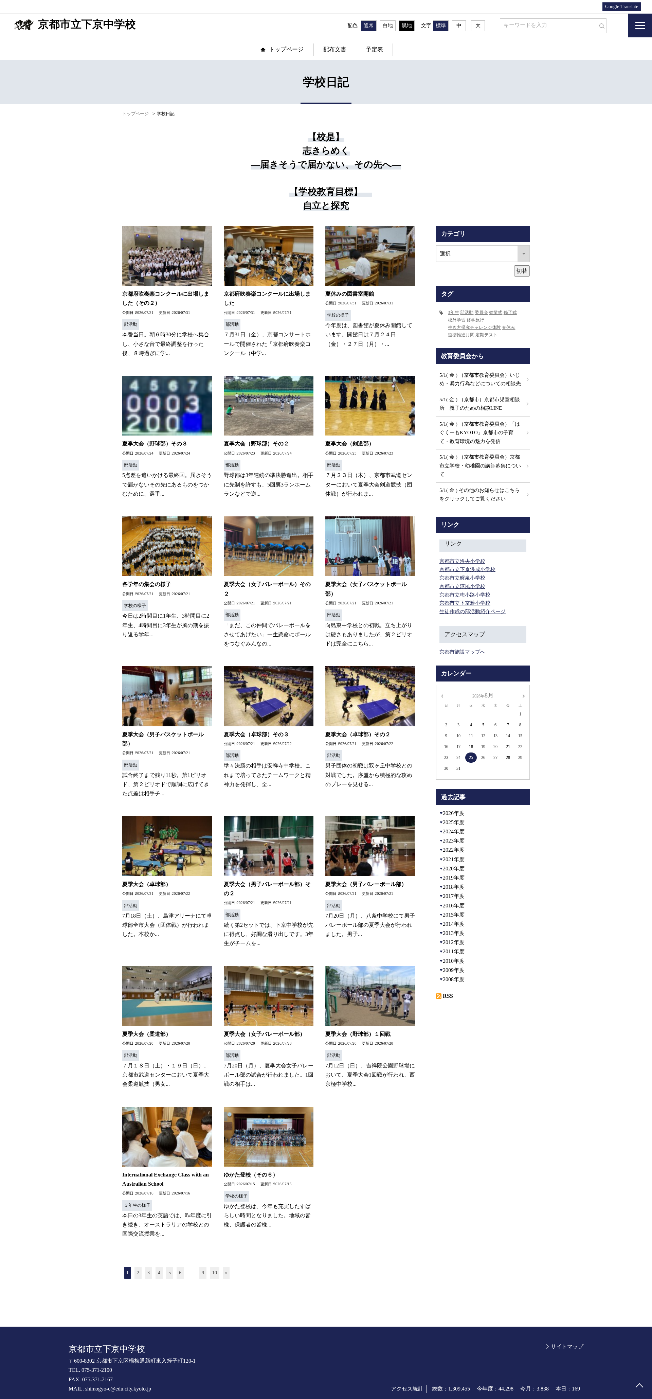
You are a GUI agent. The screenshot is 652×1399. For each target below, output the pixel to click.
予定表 (374, 49)
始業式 (495, 312)
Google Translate (621, 6)
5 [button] (169, 1272)
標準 (441, 25)
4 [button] (159, 1272)
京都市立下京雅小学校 (464, 603)
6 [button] (180, 1272)
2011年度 (454, 951)
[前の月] (442, 695)
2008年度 (454, 979)
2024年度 (454, 831)
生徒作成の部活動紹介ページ (472, 611)
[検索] (600, 24)
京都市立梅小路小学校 (464, 595)
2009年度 (454, 970)
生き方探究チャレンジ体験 (474, 327)
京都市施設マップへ (462, 652)
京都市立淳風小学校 (462, 586)
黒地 (407, 25)
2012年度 (454, 942)
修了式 (510, 312)
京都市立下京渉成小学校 (467, 569)
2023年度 (454, 841)
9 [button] (203, 1272)
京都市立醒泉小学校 (462, 578)
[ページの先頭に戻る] (639, 1386)
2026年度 (454, 813)
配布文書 (334, 49)
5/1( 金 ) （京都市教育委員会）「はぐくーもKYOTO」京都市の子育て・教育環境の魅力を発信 (479, 432)
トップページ (286, 49)
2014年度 (454, 924)
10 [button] (214, 1272)
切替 (522, 271)
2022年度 (454, 850)
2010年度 (454, 961)
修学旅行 (475, 319)
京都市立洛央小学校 (462, 561)
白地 (388, 25)
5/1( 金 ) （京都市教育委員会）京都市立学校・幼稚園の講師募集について (480, 465)
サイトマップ (567, 1346)
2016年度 (454, 905)
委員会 (481, 312)
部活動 (466, 312)
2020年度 (454, 868)
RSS (448, 996)
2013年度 (454, 933)
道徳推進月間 (461, 334)
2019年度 (454, 878)
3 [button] (148, 1272)
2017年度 (454, 896)
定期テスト (486, 334)
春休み (508, 327)
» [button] (226, 1272)
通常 (369, 25)
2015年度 (454, 915)
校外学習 (457, 319)
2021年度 (454, 859)
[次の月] (524, 695)
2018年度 (454, 887)
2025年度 (454, 822)
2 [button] (138, 1272)
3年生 (453, 312)
